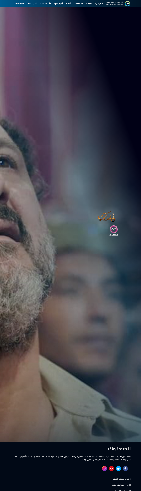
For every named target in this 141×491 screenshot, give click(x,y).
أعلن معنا (32, 3)
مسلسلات (78, 3)
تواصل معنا (20, 3)
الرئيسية (99, 3)
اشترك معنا (45, 3)
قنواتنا (89, 3)
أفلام (68, 3)
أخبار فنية (58, 3)
